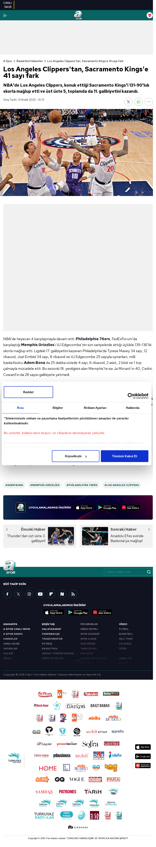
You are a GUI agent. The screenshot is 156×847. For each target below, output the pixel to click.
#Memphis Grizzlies (45, 485)
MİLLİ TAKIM (126, 638)
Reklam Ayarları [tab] (95, 407)
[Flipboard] (51, 594)
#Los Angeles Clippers (121, 485)
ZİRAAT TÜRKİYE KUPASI (58, 653)
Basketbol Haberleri (30, 61)
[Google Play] (107, 507)
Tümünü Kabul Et (124, 456)
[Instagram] (29, 594)
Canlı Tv (125, 658)
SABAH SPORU (89, 629)
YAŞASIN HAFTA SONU (93, 658)
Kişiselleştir (73, 456)
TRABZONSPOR (52, 638)
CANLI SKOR (11, 643)
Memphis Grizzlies (37, 344)
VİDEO (7, 658)
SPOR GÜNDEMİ (89, 634)
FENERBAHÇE (51, 634)
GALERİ (8, 653)
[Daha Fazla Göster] (149, 102)
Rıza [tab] (20, 407)
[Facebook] (7, 594)
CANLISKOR (7, 5)
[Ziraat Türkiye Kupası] (150, 15)
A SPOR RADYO (13, 634)
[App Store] (84, 507)
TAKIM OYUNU (88, 648)
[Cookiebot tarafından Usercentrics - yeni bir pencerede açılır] (130, 396)
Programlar (89, 624)
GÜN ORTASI (87, 643)
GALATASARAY (51, 629)
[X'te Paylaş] (128, 102)
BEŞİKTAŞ (48, 624)
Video (123, 624)
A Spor (7, 61)
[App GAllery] (130, 507)
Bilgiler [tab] (58, 407)
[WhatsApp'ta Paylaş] (138, 102)
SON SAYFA (86, 653)
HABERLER (10, 638)
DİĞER (123, 648)
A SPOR (123, 663)
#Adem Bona (14, 485)
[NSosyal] (62, 594)
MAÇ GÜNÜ (87, 663)
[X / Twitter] (18, 594)
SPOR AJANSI (88, 638)
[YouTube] (40, 594)
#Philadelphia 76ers (82, 485)
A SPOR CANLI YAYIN (16, 629)
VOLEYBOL (125, 643)
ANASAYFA (10, 624)
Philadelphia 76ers (93, 338)
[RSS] (73, 594)
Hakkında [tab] (132, 407)
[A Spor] (78, 15)
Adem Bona (34, 362)
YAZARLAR (10, 648)
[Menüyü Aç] (5, 15)
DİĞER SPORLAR (52, 658)
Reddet (28, 392)
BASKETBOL (50, 648)
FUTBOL (47, 643)
